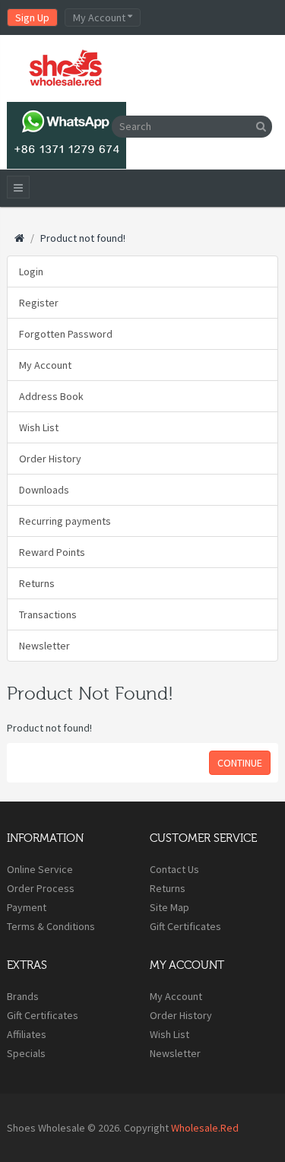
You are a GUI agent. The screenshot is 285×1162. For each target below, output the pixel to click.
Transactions (48, 614)
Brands (23, 996)
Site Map (169, 907)
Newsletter (44, 645)
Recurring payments (65, 521)
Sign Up (32, 17)
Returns (37, 583)
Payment (26, 907)
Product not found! (82, 238)
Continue (239, 763)
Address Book (51, 396)
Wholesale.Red (205, 1128)
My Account (45, 365)
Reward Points (52, 552)
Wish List (39, 427)
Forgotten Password (65, 334)
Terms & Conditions (51, 926)
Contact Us (174, 869)
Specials (26, 1053)
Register (39, 303)
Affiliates (26, 1034)
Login (31, 271)
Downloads (44, 490)
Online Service (40, 869)
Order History (50, 458)
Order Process (40, 888)
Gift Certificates (185, 926)
